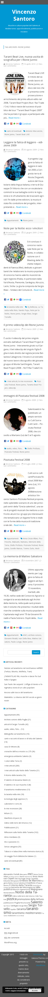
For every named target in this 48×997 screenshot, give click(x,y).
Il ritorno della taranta (13, 775)
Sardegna (14, 905)
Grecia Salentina (19, 883)
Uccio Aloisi (20, 916)
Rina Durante (25, 903)
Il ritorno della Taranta (20, 885)
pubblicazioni (9, 903)
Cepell (11, 878)
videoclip (12, 388)
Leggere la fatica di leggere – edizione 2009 (23, 144)
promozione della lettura (30, 899)
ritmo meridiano (11, 837)
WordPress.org (10, 942)
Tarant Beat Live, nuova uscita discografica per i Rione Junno (24, 58)
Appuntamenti (13, 220)
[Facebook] (5, 124)
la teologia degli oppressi (14, 799)
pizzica (12, 899)
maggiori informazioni (17, 991)
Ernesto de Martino (30, 880)
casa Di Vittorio (10, 746)
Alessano (23, 874)
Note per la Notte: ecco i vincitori (23, 228)
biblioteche (28, 877)
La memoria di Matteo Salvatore (23, 556)
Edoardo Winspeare (11, 881)
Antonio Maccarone (34, 131)
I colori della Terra (11, 761)
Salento (36, 902)
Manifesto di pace (11, 818)
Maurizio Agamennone (21, 889)
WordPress (40, 965)
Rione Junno (9, 134)
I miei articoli (12, 381)
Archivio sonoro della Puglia (15, 719)
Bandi (22, 876)
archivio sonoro (34, 635)
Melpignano (36, 889)
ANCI (25, 635)
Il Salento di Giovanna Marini (16, 780)
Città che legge (19, 878)
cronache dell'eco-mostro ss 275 (17, 751)
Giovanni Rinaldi (11, 638)
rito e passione (10, 842)
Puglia (17, 902)
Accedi (7, 928)
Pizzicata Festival (11, 452)
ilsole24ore (37, 885)
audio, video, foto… (12, 729)
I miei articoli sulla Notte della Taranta (20, 770)
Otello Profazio (33, 448)
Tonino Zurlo (28, 548)
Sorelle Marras (16, 548)
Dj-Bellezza (32, 307)
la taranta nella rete (15, 307)
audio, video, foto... (15, 448)
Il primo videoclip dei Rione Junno (24, 325)
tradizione (12, 915)
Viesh (37, 548)
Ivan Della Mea (25, 638)
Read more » (14, 117)
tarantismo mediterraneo (27, 913)
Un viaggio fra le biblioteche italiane (19, 856)
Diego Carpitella (32, 878)
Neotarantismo (9, 893)
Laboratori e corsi (11, 804)
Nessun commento (12, 562)
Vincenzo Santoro (24, 15)
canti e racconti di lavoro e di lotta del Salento (23, 738)
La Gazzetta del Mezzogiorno (21, 887)
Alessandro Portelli (11, 874)
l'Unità (6, 887)
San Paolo (7, 906)
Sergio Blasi (26, 313)
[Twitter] (8, 124)
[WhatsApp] (14, 124)
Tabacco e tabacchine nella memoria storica (22, 851)
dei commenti (11, 937)
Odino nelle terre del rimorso (16, 823)
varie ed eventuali (14, 131)
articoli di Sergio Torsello (14, 724)
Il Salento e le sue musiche (15, 785)
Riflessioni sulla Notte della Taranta (19, 832)
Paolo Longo (16, 642)
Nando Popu (24, 310)
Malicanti (15, 542)
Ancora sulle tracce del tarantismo (18, 692)
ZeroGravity (38, 954)
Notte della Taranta (21, 894)
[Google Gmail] (17, 124)
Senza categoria (11, 846)
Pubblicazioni (9, 827)
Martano (24, 542)
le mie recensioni (25, 381)
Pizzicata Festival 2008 (17, 459)
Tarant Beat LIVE (22, 134)
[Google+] (11, 124)
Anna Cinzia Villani (30, 538)
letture (7, 813)
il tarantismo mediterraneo (15, 789)
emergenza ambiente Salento (16, 756)
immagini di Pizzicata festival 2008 (24, 396)
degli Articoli (11, 933)
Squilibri (13, 909)
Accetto (35, 990)
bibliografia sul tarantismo (15, 734)
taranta (21, 909)
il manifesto (30, 883)
